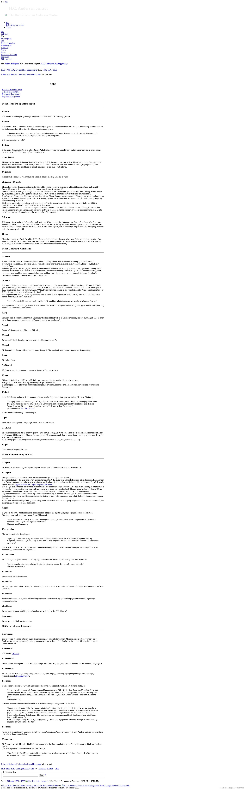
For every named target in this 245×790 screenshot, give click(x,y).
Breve (3, 52)
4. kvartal (29, 74)
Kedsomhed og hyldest (11, 94)
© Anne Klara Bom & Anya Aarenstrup (17, 785)
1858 (3, 70)
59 (7, 70)
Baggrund (37, 74)
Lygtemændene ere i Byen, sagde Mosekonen (33, 484)
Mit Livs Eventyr (27, 408)
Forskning (5, 57)
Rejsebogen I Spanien (11, 96)
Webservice (239, 788)
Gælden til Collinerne (10, 92)
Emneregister (6, 38)
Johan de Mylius (12, 64)
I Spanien (15, 653)
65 (46, 70)
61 (12, 70)
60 (9, 70)
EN (6, 2)
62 (14, 70)
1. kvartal (5, 74)
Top (57, 768)
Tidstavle (4, 34)
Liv (7, 23)
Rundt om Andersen (9, 54)
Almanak (4, 48)
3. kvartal (21, 74)
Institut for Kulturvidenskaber (46, 785)
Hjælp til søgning (8, 43)
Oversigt (19, 70)
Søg (2, 41)
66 (49, 70)
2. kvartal (13, 74)
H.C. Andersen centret (15, 25)
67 (51, 70)
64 (44, 70)
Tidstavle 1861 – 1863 (16, 781)
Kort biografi (6, 45)
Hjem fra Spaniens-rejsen (12, 89)
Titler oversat (6, 59)
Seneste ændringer (225, 788)
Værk (8, 27)
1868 (55, 70)
